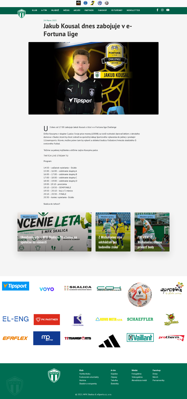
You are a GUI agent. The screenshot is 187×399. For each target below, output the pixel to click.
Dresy (155, 374)
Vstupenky (117, 10)
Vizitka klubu (84, 374)
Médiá (66, 10)
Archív (77, 10)
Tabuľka (114, 380)
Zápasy (114, 377)
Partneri (89, 10)
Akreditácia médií (139, 380)
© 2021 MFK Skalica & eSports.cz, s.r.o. (93, 394)
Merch (155, 377)
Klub (34, 10)
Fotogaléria (136, 374)
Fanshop (102, 10)
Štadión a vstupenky (88, 384)
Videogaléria (137, 377)
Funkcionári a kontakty (89, 377)
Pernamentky (158, 380)
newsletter (133, 10)
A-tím (44, 10)
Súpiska (114, 374)
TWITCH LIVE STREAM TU (56, 155)
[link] (50, 140)
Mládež (55, 10)
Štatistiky (115, 384)
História (82, 380)
